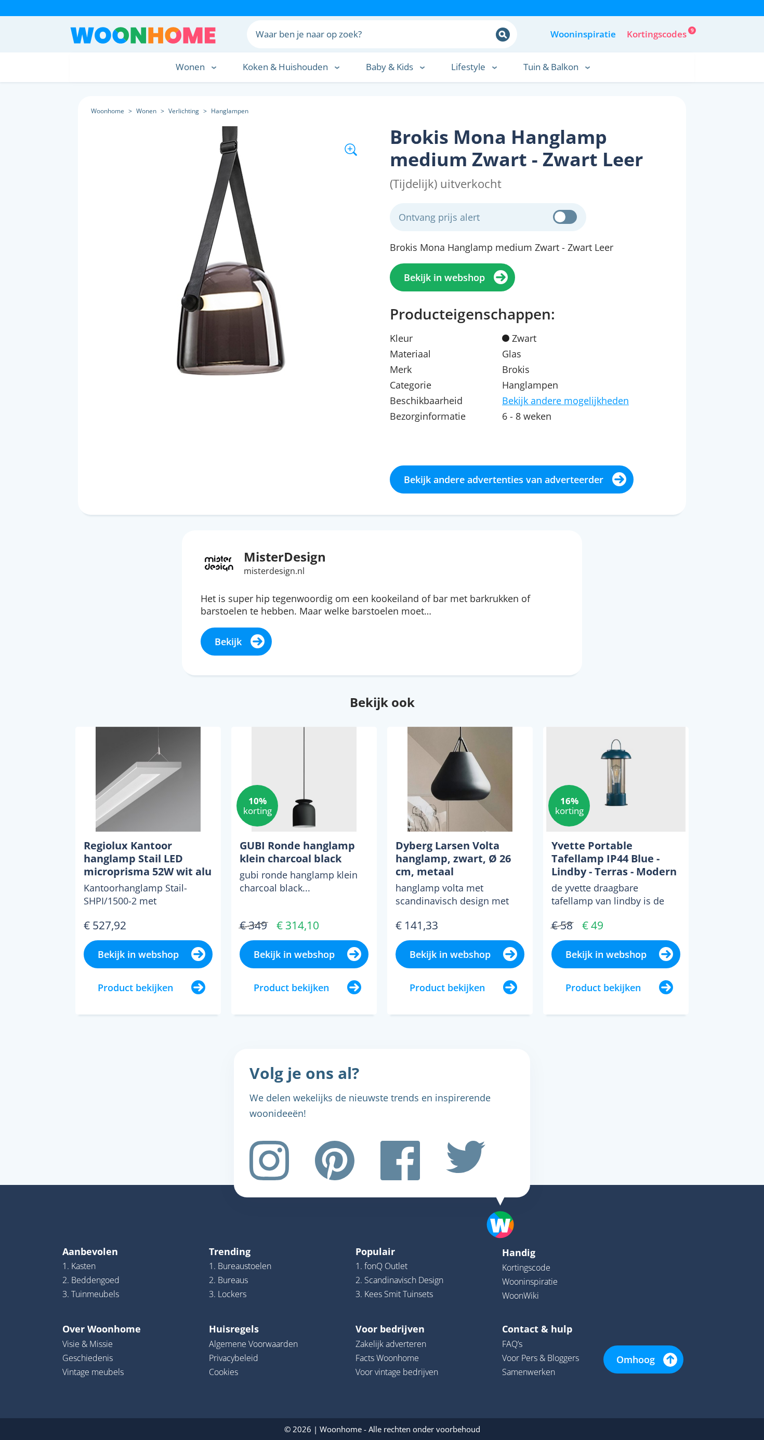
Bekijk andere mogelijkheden (565, 400)
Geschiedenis (87, 1358)
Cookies (223, 1372)
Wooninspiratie (583, 34)
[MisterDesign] (219, 562)
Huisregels (234, 1329)
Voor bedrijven (390, 1329)
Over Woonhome (101, 1329)
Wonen (146, 110)
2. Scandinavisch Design (399, 1280)
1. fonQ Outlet (381, 1266)
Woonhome (107, 110)
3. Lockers (227, 1294)
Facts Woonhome (387, 1358)
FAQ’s (512, 1344)
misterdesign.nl (274, 571)
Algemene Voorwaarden (253, 1344)
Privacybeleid (233, 1358)
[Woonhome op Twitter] (465, 1160)
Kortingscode (526, 1267)
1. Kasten (79, 1266)
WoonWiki (520, 1295)
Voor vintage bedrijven (396, 1372)
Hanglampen (229, 110)
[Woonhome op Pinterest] (334, 1160)
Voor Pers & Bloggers (540, 1358)
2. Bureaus (228, 1280)
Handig (518, 1252)
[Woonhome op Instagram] (269, 1160)
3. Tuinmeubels (90, 1294)
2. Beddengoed (91, 1280)
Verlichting (183, 110)
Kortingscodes (657, 33)
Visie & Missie (87, 1344)
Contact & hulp (537, 1329)
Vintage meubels (93, 1372)
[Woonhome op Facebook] (400, 1160)
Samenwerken (528, 1372)
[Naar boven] (505, 1208)
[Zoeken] (503, 35)
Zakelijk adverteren (390, 1344)
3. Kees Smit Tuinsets (394, 1294)
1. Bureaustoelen (240, 1266)
